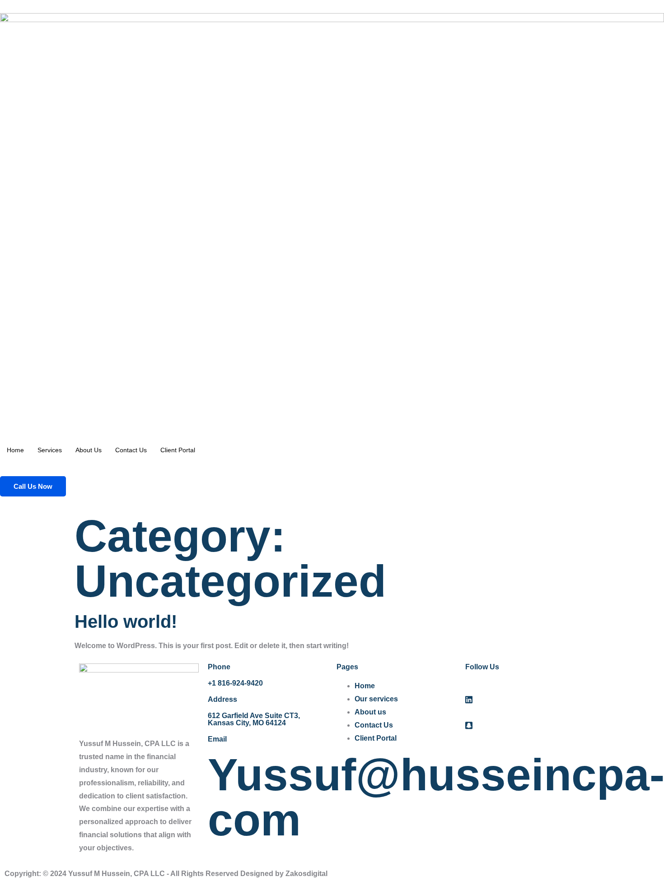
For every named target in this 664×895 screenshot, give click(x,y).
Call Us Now (33, 486)
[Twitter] (525, 699)
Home (15, 450)
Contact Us (131, 450)
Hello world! (126, 621)
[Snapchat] (525, 725)
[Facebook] (525, 686)
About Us (88, 450)
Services (49, 450)
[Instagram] (525, 712)
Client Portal (177, 450)
